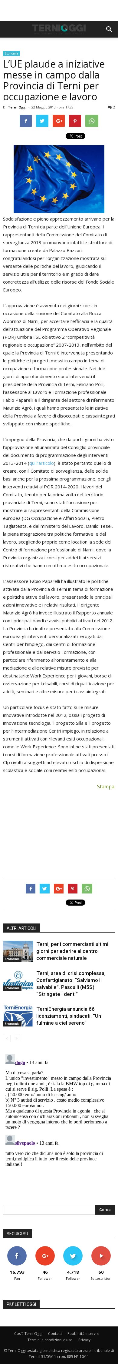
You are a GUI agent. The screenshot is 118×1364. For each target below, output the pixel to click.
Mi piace (17, 1248)
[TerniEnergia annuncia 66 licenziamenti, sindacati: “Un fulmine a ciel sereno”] (18, 1016)
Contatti (55, 1333)
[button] (109, 29)
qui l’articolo (41, 463)
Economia (11, 53)
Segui (45, 1248)
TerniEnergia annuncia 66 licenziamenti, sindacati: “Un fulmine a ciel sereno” (68, 1016)
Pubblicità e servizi (83, 1333)
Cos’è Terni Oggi (28, 1333)
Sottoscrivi (101, 1248)
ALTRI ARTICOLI (21, 928)
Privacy (84, 1339)
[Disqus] (59, 1127)
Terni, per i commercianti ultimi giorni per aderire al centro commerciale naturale (72, 951)
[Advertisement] (59, 10)
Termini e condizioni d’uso (50, 1339)
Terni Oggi (17, 107)
